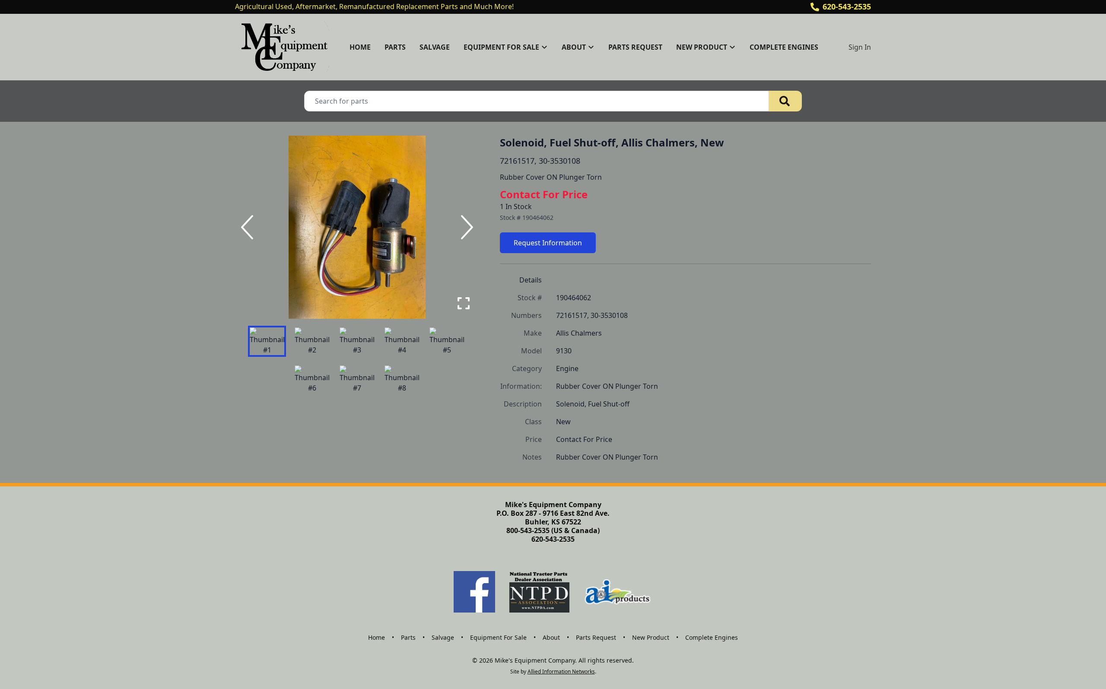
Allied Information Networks (561, 671)
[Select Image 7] (357, 379)
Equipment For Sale (498, 637)
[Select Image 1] (267, 341)
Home (360, 47)
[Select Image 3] (357, 341)
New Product (650, 637)
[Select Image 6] (312, 379)
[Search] (785, 101)
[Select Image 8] (402, 379)
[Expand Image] (463, 303)
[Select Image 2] (312, 341)
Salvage (435, 47)
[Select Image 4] (402, 341)
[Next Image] (465, 227)
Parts (395, 47)
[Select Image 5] (447, 341)
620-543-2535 (847, 6)
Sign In (860, 47)
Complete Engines (784, 47)
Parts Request (635, 47)
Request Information (548, 243)
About (551, 637)
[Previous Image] (249, 227)
